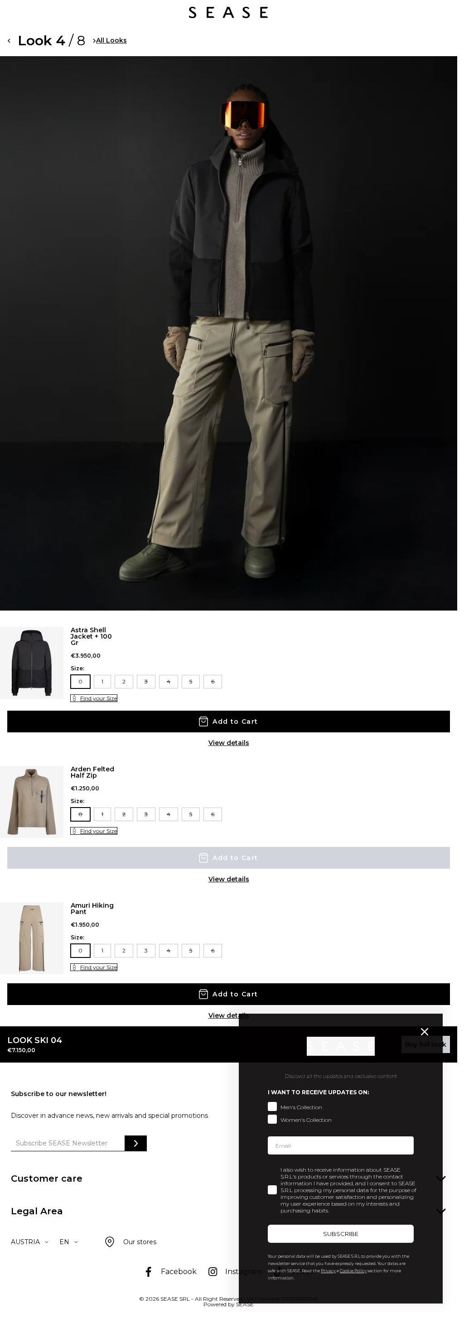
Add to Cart (235, 721)
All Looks (111, 40)
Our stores (139, 1242)
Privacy (328, 1270)
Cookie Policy (353, 1270)
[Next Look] (94, 40)
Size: (77, 668)
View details (228, 743)
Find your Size (98, 698)
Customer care (46, 1178)
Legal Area (37, 1211)
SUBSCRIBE (340, 1233)
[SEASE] (228, 12)
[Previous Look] (8, 40)
